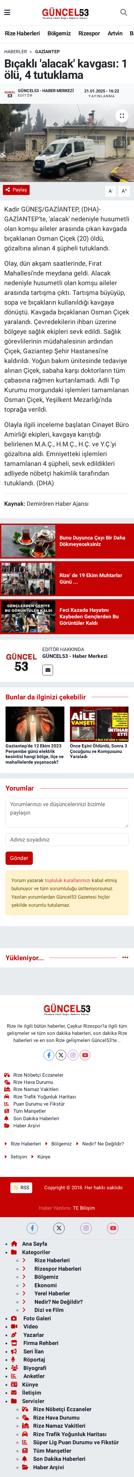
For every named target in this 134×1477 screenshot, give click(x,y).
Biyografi (34, 1368)
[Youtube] (85, 1055)
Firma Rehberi (40, 1343)
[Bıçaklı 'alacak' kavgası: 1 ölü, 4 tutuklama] (67, 143)
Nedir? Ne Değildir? (103, 1144)
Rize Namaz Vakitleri (36, 1089)
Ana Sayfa (34, 1244)
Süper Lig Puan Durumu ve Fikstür (76, 1442)
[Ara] (123, 12)
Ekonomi (45, 1285)
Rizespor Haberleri (57, 1268)
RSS (24, 1188)
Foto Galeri (36, 1318)
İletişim (19, 1157)
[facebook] (32, 1228)
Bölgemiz (59, 33)
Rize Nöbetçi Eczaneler (38, 1075)
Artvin (115, 33)
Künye (43, 1157)
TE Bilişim (84, 1208)
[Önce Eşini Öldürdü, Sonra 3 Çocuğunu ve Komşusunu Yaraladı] (99, 723)
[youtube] (112, 1228)
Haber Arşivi (26, 1126)
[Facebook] (49, 1055)
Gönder (19, 858)
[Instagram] (73, 1055)
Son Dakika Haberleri (36, 1118)
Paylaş (20, 190)
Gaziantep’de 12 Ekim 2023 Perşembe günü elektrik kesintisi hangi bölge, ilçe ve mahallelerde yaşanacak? (35, 754)
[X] (61, 1055)
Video (30, 1326)
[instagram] (86, 1228)
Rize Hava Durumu (33, 1082)
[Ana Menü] (7, 12)
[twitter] (59, 1228)
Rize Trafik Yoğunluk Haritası (44, 1097)
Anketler (33, 1376)
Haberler (15, 51)
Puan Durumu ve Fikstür (39, 1104)
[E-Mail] (47, 670)
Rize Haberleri (22, 33)
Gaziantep (47, 51)
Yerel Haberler (51, 1293)
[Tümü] (125, 957)
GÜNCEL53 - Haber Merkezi (74, 656)
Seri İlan (33, 1351)
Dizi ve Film (48, 1310)
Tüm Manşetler (29, 1111)
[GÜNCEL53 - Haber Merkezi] (21, 660)
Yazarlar (33, 1335)
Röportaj (33, 1359)
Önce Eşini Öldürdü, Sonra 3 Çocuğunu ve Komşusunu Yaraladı (98, 751)
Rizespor (89, 33)
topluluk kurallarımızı (68, 880)
